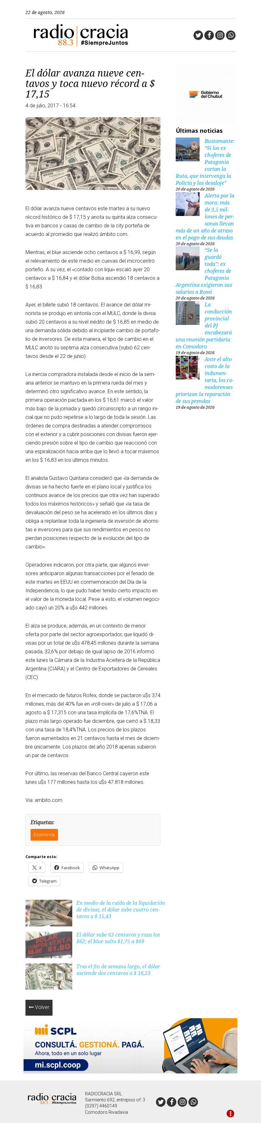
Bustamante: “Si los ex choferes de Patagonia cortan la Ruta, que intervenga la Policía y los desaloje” (205, 162)
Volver (41, 1007)
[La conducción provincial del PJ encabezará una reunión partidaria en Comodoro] (188, 313)
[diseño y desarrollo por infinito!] (230, 1114)
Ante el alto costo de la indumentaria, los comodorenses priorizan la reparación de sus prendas (205, 380)
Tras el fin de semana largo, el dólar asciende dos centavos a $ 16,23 (118, 970)
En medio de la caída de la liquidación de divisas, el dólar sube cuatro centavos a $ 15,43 (120, 909)
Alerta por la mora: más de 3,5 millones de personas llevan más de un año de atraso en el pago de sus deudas (205, 216)
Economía (44, 834)
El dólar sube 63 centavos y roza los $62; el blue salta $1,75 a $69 (118, 938)
